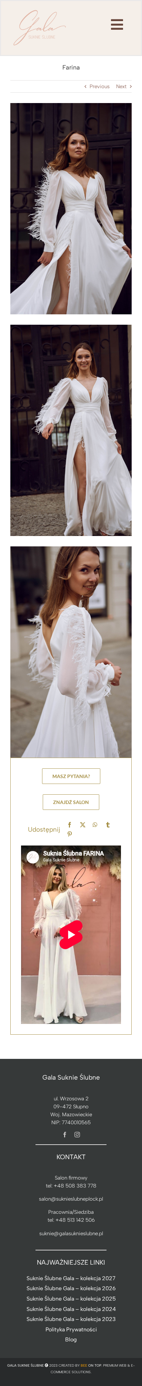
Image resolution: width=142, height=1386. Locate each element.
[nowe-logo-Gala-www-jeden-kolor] (40, 10)
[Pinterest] (69, 834)
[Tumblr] (108, 825)
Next (121, 86)
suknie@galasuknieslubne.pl (71, 1233)
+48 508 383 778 (75, 1186)
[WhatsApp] (95, 825)
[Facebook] (69, 825)
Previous (100, 86)
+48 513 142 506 (75, 1220)
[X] (83, 825)
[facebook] (65, 1134)
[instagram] (77, 1134)
